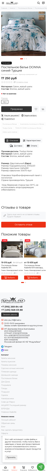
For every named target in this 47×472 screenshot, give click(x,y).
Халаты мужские (8, 362)
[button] (21, 58)
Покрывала (6, 385)
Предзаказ (16, 109)
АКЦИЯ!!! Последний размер (13, 405)
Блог (3, 427)
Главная (4, 8)
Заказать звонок (10, 314)
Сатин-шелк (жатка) (10, 132)
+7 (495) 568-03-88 (12, 310)
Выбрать (11, 278)
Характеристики (33, 140)
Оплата (34, 146)
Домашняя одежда (9, 375)
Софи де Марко (8, 402)
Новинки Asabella (8, 412)
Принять (11, 457)
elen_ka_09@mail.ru (12, 320)
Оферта (4, 433)
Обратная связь (8, 423)
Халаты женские (8, 358)
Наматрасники (7, 398)
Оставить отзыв (23, 224)
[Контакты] (43, 3)
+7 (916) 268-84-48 (11, 306)
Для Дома (5, 382)
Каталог (13, 8)
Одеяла (4, 395)
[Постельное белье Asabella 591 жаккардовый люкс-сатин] (12, 249)
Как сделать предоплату (12, 430)
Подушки (5, 392)
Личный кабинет (8, 420)
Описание (13, 140)
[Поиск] (38, 3)
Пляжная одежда (8, 372)
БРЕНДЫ (5, 409)
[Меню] (3, 3)
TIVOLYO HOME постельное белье (28, 128)
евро (5, 102)
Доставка (18, 146)
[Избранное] (36, 109)
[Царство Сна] (12, 3)
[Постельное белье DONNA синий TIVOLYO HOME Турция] (23, 34)
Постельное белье (25, 8)
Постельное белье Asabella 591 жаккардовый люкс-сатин (9, 266)
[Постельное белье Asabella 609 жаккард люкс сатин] (35, 249)
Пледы (4, 388)
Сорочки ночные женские (12, 368)
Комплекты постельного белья (32, 124)
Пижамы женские (9, 365)
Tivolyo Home (7, 128)
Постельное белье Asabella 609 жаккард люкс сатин (33, 266)
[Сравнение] (43, 109)
